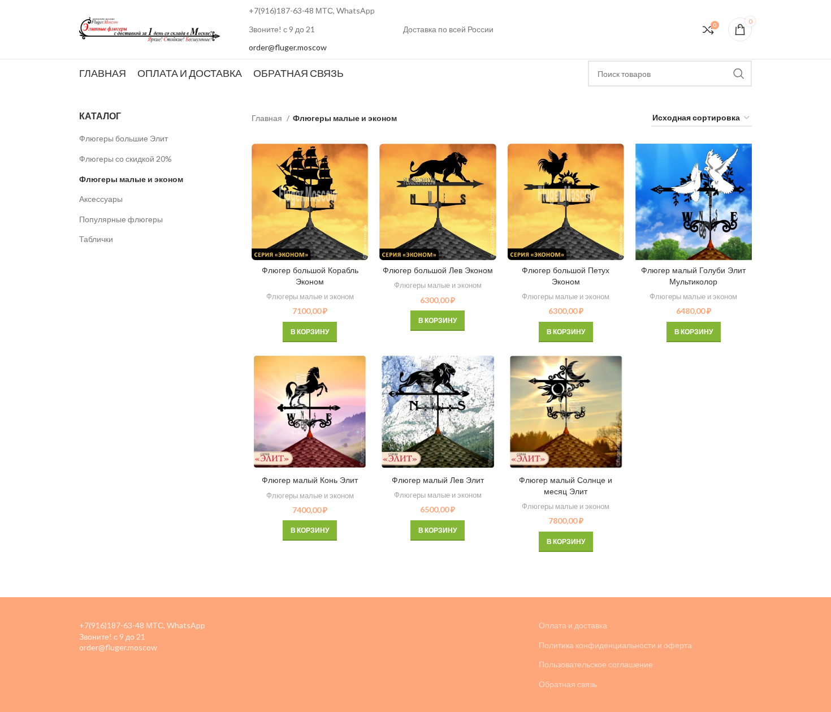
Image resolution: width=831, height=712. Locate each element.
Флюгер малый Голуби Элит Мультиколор (693, 276)
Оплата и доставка (573, 625)
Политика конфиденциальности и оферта (615, 645)
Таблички (96, 239)
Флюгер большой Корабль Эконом (310, 276)
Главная (268, 118)
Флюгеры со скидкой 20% (125, 158)
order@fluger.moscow (288, 47)
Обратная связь (568, 684)
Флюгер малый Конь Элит (310, 480)
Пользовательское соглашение (596, 664)
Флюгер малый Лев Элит (438, 480)
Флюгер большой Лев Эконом (438, 270)
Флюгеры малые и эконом (131, 179)
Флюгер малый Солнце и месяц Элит (565, 485)
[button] (310, 332)
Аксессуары (101, 199)
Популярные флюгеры (121, 219)
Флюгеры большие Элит (123, 138)
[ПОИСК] (739, 74)
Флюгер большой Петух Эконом (565, 276)
